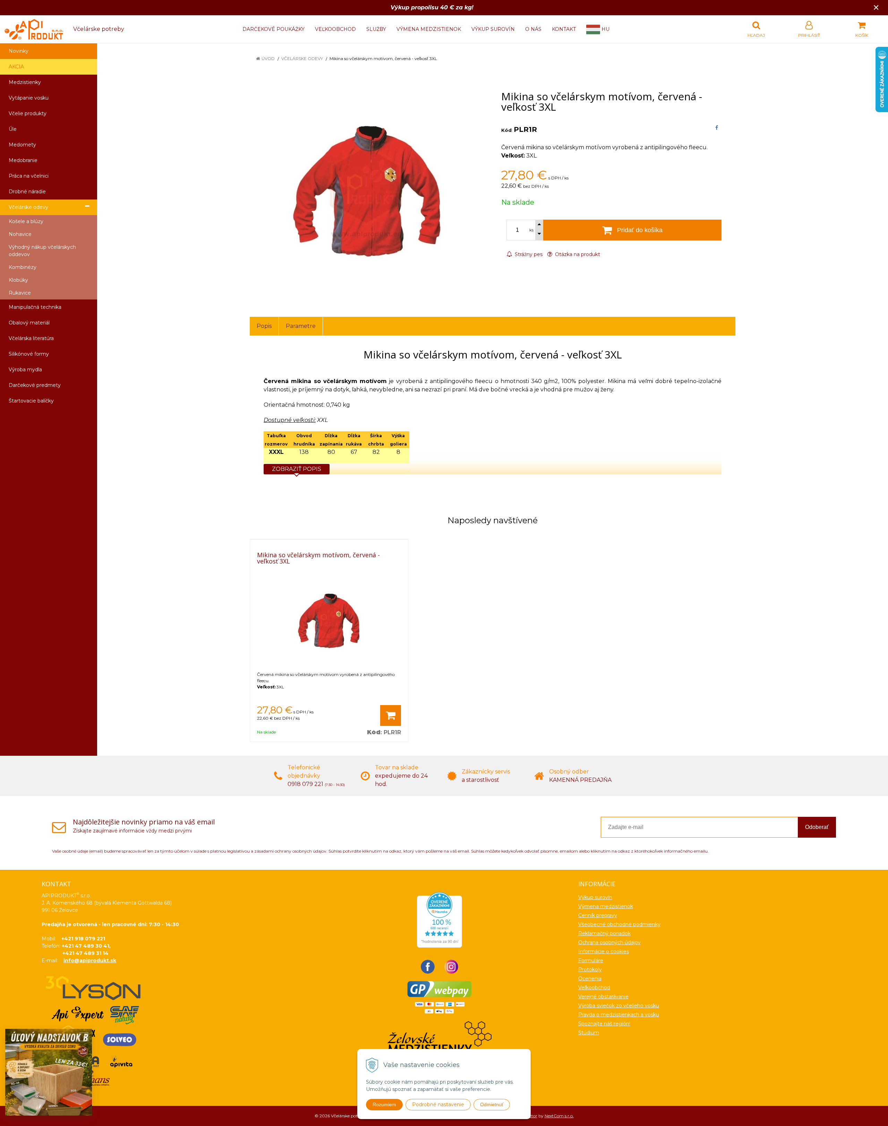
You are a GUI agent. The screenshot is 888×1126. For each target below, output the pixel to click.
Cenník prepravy (597, 915)
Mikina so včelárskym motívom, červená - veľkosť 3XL (318, 558)
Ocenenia (589, 978)
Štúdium (588, 1033)
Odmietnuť (491, 1104)
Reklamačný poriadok (604, 933)
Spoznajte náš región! (604, 1024)
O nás (533, 29)
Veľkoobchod (335, 29)
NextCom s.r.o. (559, 1115)
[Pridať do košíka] (390, 715)
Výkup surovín (493, 29)
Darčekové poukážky (273, 29)
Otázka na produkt (577, 254)
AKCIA (16, 67)
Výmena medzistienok (428, 29)
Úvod (268, 58)
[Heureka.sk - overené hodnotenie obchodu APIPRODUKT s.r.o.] (439, 919)
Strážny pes (528, 254)
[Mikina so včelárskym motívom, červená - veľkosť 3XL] (367, 192)
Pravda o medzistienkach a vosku (618, 1014)
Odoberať (817, 827)
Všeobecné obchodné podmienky (619, 924)
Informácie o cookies (603, 951)
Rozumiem (384, 1104)
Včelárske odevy (302, 58)
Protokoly (590, 969)
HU (604, 29)
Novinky (18, 51)
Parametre (301, 326)
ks (531, 230)
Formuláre (590, 960)
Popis (264, 326)
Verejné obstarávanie (603, 996)
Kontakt (564, 29)
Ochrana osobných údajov (609, 942)
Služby (376, 29)
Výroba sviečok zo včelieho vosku (618, 1005)
